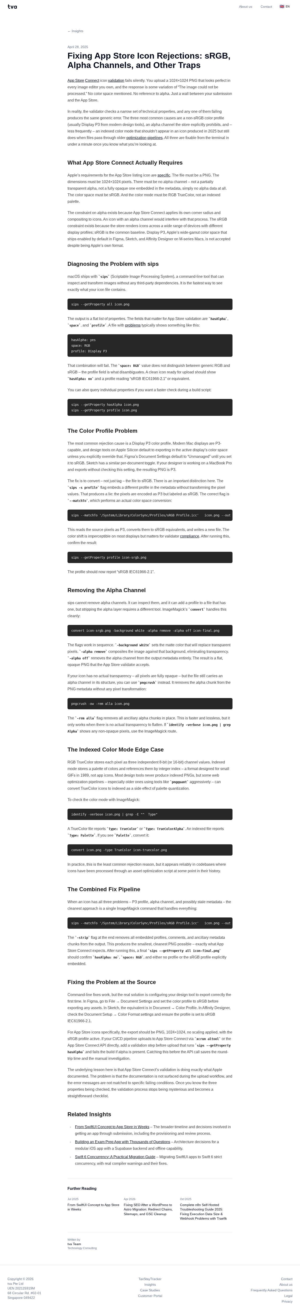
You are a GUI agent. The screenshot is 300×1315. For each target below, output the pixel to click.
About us (245, 6)
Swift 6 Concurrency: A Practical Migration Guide (115, 1157)
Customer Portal (150, 1296)
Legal (288, 1296)
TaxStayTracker (150, 1279)
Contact (266, 6)
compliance (189, 536)
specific (164, 175)
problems (133, 325)
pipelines (155, 138)
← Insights (75, 31)
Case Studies (150, 1290)
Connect (92, 81)
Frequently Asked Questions (271, 1290)
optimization (136, 138)
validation (116, 81)
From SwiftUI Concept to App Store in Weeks (112, 1127)
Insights (150, 1284)
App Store (76, 81)
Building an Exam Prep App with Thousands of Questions (122, 1142)
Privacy (287, 1301)
